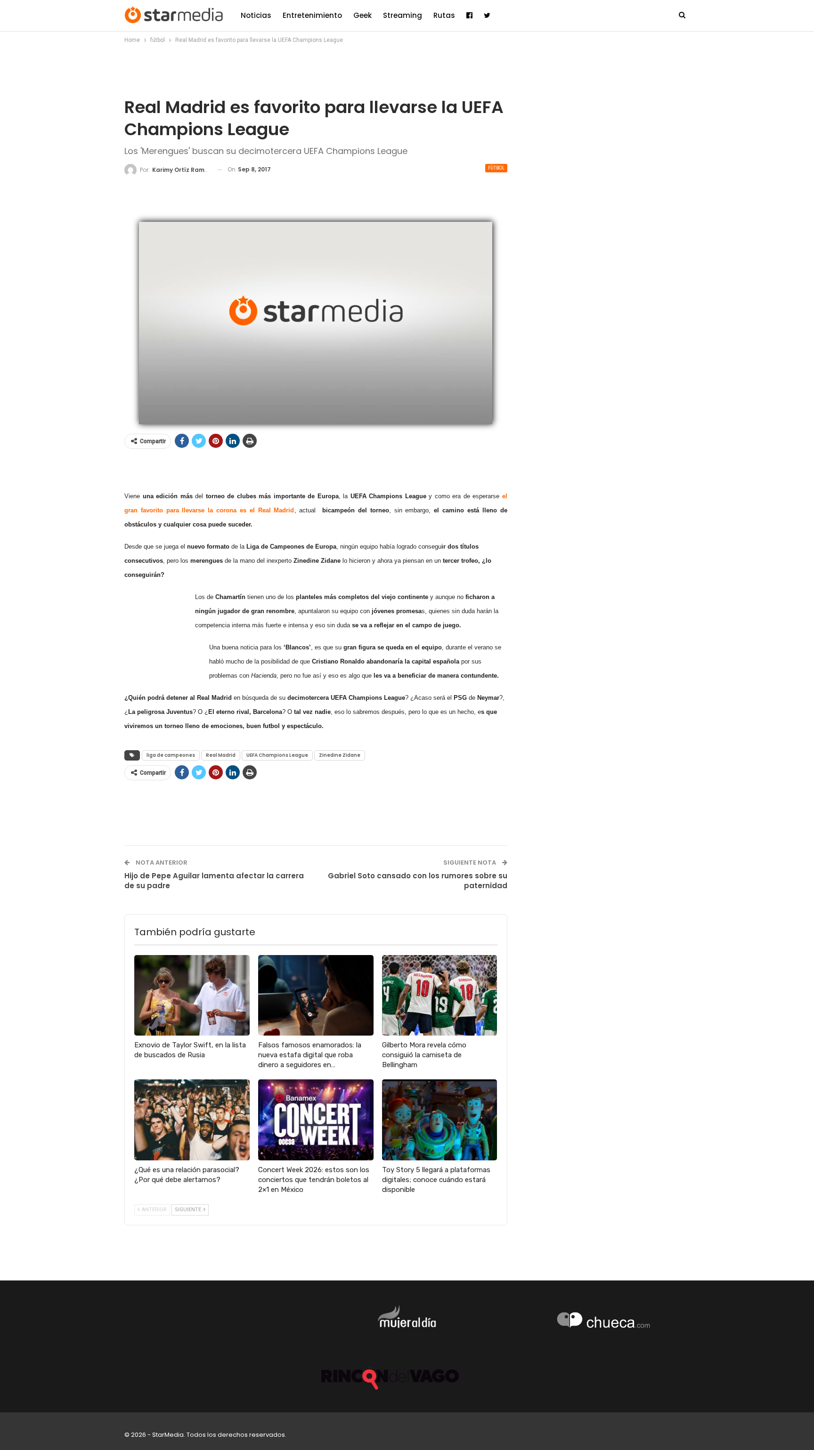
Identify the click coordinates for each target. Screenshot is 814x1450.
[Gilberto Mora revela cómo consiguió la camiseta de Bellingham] (439, 995)
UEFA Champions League (277, 755)
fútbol (496, 167)
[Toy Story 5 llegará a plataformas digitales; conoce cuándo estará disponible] (439, 1119)
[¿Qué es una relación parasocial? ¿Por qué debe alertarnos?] (192, 1119)
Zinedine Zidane (339, 755)
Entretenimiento (312, 15)
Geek (362, 15)
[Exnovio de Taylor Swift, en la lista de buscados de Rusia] (192, 995)
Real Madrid (221, 755)
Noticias (256, 15)
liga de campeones (171, 755)
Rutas (444, 15)
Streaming (402, 15)
